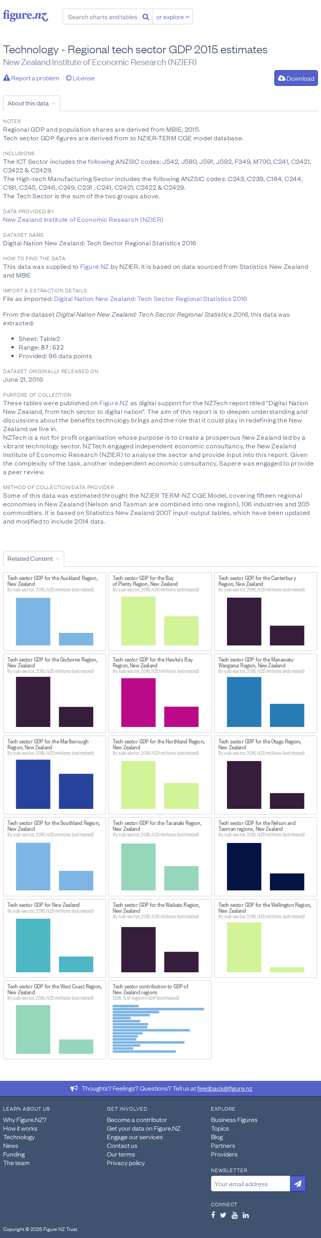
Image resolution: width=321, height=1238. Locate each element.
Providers (224, 1153)
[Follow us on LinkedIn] (246, 1215)
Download (299, 78)
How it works (20, 1128)
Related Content (30, 558)
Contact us (122, 1145)
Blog (217, 1136)
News (10, 1145)
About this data (28, 102)
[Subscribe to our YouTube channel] (235, 1215)
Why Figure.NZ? (25, 1119)
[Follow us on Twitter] (223, 1215)
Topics (220, 1128)
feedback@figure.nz (224, 1088)
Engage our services (135, 1136)
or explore (170, 16)
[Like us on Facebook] (213, 1215)
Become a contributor (137, 1119)
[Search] (146, 16)
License (83, 77)
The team (16, 1162)
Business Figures (234, 1119)
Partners (223, 1145)
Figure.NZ (94, 266)
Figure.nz (25, 16)
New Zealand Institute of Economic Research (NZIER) (83, 219)
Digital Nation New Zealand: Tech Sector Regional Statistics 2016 (150, 298)
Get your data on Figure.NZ (143, 1128)
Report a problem (35, 77)
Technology (19, 1136)
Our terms (121, 1153)
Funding (14, 1153)
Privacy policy (126, 1162)
